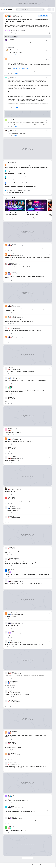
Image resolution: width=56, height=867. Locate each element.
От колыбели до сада (18, 190)
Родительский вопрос (17, 430)
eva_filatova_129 (10, 190)
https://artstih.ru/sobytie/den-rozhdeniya (21, 68)
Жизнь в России (15, 378)
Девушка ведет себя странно (15, 173)
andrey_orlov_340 (10, 171)
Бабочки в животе (18, 171)
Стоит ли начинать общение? (14, 192)
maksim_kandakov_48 (11, 165)
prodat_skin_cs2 (10, 182)
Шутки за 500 (14, 264)
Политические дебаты (17, 614)
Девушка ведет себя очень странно (17, 179)
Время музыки (15, 388)
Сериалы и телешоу (16, 828)
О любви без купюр (17, 16)
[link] (15, 210)
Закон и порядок (15, 797)
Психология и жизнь (16, 623)
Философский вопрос (16, 633)
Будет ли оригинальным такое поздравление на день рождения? (26, 167)
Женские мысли (15, 733)
